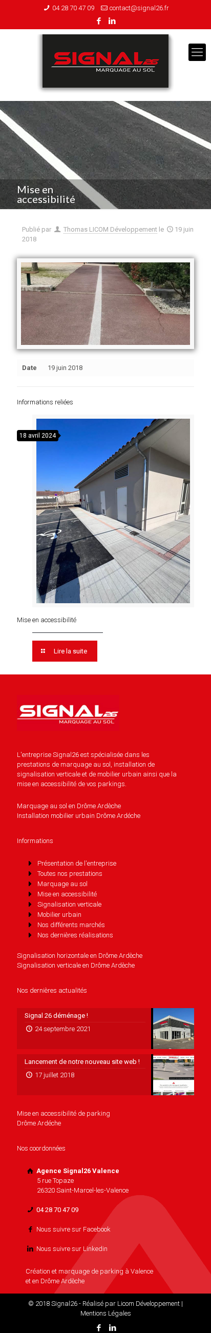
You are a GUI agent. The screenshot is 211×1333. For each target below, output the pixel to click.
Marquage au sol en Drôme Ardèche (69, 806)
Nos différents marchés (71, 925)
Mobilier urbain (59, 914)
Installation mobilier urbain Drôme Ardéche (78, 815)
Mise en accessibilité (46, 620)
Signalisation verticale (69, 904)
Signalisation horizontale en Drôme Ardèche (79, 955)
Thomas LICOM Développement (110, 229)
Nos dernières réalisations (75, 935)
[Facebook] (99, 21)
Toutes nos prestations (69, 873)
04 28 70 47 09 (73, 8)
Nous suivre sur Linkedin (72, 1249)
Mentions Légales (105, 1313)
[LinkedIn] (112, 21)
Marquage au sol (62, 884)
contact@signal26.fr (139, 8)
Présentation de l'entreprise (76, 863)
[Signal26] (105, 65)
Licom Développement (148, 1303)
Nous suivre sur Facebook (73, 1229)
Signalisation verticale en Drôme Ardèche (76, 965)
